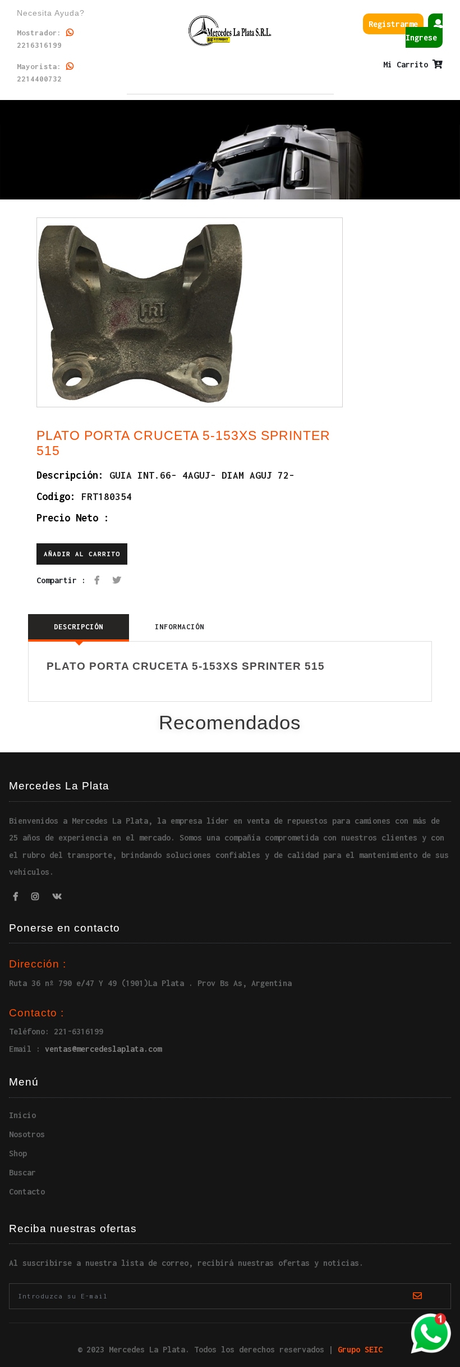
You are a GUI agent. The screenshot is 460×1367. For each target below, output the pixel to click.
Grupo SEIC (360, 1349)
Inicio (22, 1115)
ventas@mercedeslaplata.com (103, 1048)
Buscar (22, 1172)
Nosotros (27, 1134)
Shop (18, 1153)
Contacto (27, 1191)
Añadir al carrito (82, 553)
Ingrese (421, 37)
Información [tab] (179, 627)
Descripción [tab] (78, 627)
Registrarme (393, 24)
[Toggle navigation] (230, 116)
